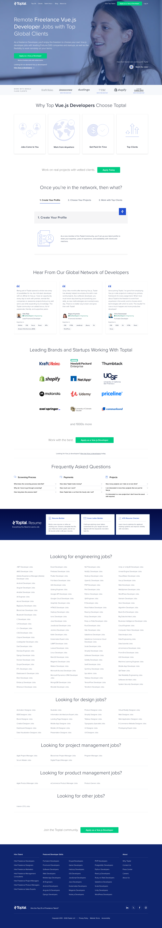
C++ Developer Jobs (24, 628)
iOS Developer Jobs (126, 657)
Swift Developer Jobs (93, 664)
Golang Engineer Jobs (59, 589)
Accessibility (106, 918)
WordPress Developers (103, 894)
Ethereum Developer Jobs (26, 687)
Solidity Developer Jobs (93, 660)
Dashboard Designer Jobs (26, 728)
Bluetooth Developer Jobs (26, 614)
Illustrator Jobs (56, 710)
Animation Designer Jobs (26, 710)
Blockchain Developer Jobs (27, 610)
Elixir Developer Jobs (25, 678)
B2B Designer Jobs (24, 714)
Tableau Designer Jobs (93, 719)
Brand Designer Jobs (25, 719)
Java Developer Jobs (59, 621)
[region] (81, 232)
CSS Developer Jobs (24, 633)
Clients (40, 3)
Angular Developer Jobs (26, 587)
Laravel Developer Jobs (59, 648)
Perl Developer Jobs (92, 589)
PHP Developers (101, 861)
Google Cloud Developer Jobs (62, 598)
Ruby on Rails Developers (104, 877)
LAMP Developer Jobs (59, 643)
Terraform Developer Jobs (94, 687)
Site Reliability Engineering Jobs (130, 675)
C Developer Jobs (23, 619)
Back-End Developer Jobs (128, 612)
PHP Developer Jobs (92, 585)
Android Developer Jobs (26, 583)
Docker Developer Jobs (26, 660)
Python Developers (102, 869)
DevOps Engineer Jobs (25, 651)
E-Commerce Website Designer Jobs (132, 723)
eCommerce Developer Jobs (129, 648)
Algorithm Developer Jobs (128, 607)
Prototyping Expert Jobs (127, 728)
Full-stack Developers (51, 861)
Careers (126, 873)
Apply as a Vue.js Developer (129, 3)
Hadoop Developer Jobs (60, 612)
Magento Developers (77, 890)
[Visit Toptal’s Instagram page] (146, 907)
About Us (63, 3)
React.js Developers (102, 873)
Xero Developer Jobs (126, 603)
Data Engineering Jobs (127, 639)
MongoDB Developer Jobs (61, 682)
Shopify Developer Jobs (94, 651)
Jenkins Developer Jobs (60, 630)
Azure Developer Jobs (25, 601)
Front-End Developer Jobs (128, 652)
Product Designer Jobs (93, 710)
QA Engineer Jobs (91, 598)
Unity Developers (101, 890)
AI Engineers (47, 882)
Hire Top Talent (110, 3)
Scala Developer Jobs (93, 646)
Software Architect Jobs (127, 679)
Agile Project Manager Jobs (27, 755)
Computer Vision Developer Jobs (130, 630)
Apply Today (109, 170)
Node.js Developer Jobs (94, 576)
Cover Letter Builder (95, 518)
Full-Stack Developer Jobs (60, 580)
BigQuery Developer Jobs (26, 605)
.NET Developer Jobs (25, 567)
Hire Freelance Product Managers (26, 885)
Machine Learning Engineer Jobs (130, 661)
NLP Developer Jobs (92, 567)
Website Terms (95, 918)
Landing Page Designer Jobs (61, 719)
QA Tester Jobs (124, 670)
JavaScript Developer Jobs (61, 625)
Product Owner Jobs (92, 783)
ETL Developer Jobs (24, 669)
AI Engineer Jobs (23, 596)
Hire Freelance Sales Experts (25, 889)
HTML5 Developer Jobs (60, 607)
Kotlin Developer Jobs (59, 634)
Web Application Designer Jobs (130, 719)
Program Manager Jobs (93, 755)
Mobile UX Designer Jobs (60, 728)
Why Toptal (127, 861)
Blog (56, 3)
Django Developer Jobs (25, 655)
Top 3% (33, 3)
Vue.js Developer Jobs (127, 580)
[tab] (50, 200)
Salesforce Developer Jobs (95, 634)
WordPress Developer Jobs (128, 594)
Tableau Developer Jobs (94, 678)
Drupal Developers (76, 861)
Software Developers (51, 869)
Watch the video (141, 67)
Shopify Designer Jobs (93, 714)
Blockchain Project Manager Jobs (63, 755)
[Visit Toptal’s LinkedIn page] (127, 907)
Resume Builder (58, 518)
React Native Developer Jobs (95, 607)
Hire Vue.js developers (23, 67)
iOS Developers (75, 873)
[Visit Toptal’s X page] (133, 907)
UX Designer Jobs (91, 732)
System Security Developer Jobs (130, 684)
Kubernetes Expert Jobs (60, 639)
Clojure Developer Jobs (25, 637)
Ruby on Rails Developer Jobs (96, 621)
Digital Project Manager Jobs (61, 760)
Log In (146, 3)
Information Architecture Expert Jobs (64, 714)
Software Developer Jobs (94, 655)
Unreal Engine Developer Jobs (130, 571)
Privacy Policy (83, 918)
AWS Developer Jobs (25, 571)
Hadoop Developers (76, 869)
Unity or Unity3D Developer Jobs (130, 567)
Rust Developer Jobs (92, 625)
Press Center (127, 869)
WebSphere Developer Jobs (129, 589)
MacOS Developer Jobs (60, 657)
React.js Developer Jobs (94, 612)
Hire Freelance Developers (24, 861)
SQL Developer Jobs (92, 630)
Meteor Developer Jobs (59, 666)
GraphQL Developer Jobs (60, 603)
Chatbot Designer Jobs (25, 723)
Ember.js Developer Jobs (26, 682)
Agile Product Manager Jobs (27, 783)
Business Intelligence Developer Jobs (132, 621)
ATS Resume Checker (130, 518)
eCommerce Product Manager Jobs (64, 783)
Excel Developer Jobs (59, 567)
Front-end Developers (51, 865)
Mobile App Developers (52, 877)
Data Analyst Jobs (125, 634)
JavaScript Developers (77, 877)
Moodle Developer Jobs (60, 687)
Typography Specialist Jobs (95, 723)
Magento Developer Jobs (60, 661)
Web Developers (49, 873)
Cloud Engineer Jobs (126, 625)
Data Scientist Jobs (125, 643)
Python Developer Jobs (93, 594)
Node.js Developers (76, 894)
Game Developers (76, 865)
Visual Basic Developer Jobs (129, 576)
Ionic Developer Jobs (59, 616)
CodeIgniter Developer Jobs (27, 642)
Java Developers (75, 882)
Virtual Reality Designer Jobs (129, 710)
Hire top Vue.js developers (90, 453)
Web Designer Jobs (125, 714)
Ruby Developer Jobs (93, 616)
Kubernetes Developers (78, 886)
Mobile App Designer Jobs (61, 723)
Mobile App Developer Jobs (129, 666)
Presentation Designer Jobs (61, 732)
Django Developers (50, 894)
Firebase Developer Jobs (60, 571)
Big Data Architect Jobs (127, 616)
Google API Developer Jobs (61, 594)
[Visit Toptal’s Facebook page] (139, 907)
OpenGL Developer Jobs (94, 580)
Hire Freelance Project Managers (26, 881)
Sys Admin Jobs (91, 673)
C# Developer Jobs (24, 624)
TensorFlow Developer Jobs (95, 682)
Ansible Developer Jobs (26, 592)
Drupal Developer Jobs (25, 664)
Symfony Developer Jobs (94, 669)
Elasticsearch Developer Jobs (28, 673)
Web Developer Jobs (126, 585)
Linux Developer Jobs (59, 652)
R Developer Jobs (91, 603)
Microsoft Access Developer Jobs (63, 670)
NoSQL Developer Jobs (93, 571)
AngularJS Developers (51, 890)
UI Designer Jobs (91, 728)
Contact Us (127, 865)
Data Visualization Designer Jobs (29, 732)
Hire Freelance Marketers (23, 869)
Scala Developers (101, 886)
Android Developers (50, 886)
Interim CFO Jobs (23, 806)
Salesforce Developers (103, 882)
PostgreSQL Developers (104, 865)
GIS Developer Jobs (58, 585)
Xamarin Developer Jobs (127, 598)
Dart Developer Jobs (24, 646)
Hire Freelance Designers (23, 865)
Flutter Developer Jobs (59, 576)
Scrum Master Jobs (24, 760)
